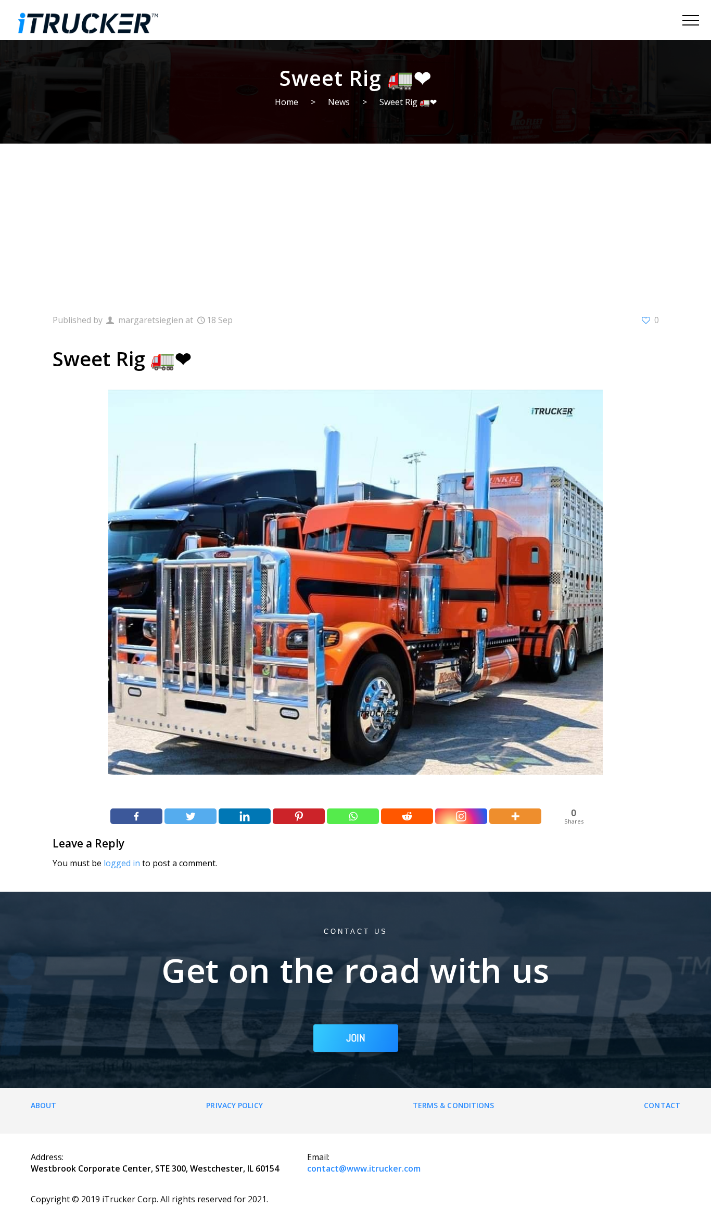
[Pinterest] (299, 816)
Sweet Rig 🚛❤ (408, 102)
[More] (515, 816)
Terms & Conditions (453, 1105)
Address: (47, 1157)
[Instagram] (461, 816)
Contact (662, 1105)
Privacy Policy (234, 1105)
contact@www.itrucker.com (364, 1168)
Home (286, 102)
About (44, 1105)
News (339, 102)
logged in (122, 863)
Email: (318, 1157)
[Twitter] (190, 816)
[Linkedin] (245, 816)
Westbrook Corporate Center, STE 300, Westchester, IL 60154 (155, 1168)
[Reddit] (407, 816)
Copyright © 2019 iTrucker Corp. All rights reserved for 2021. (149, 1199)
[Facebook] (136, 816)
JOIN (355, 1038)
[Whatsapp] (353, 816)
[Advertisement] (355, 221)
